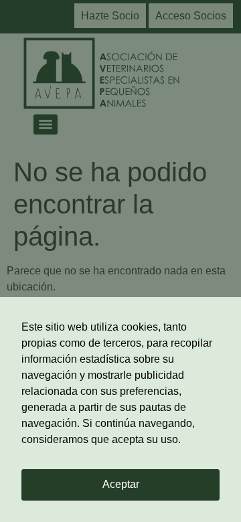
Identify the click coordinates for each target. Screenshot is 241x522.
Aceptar (120, 484)
